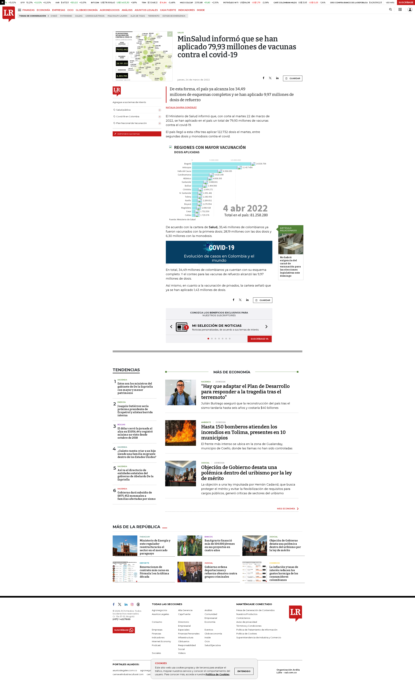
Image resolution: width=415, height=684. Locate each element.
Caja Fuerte (184, 614)
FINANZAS (29, 10)
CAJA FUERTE (168, 10)
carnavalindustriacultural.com (128, 674)
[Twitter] (270, 78)
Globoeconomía (213, 633)
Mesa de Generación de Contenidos (255, 610)
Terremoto (153, 16)
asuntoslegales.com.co (125, 670)
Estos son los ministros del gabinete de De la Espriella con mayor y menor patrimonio (135, 388)
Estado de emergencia (174, 16)
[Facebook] (263, 78)
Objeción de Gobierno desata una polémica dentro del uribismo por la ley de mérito (246, 472)
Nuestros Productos (246, 614)
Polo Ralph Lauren (117, 16)
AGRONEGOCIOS (109, 10)
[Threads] (139, 605)
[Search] (390, 9)
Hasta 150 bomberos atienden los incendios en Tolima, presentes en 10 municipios (243, 432)
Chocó (54, 16)
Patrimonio (66, 16)
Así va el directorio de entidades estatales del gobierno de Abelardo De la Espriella (136, 475)
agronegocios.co (149, 670)
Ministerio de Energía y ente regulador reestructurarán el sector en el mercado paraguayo (155, 547)
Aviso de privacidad (246, 622)
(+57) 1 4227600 (121, 619)
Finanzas (156, 633)
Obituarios (183, 641)
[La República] (8, 14)
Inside (208, 637)
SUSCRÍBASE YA (259, 338)
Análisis (208, 610)
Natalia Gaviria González (181, 107)
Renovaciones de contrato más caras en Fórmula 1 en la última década (154, 571)
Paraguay (145, 537)
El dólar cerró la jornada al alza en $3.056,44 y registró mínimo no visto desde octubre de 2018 (135, 433)
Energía (122, 402)
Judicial (273, 537)
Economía (210, 622)
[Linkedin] (277, 78)
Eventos (209, 629)
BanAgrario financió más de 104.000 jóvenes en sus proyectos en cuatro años (220, 545)
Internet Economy (161, 641)
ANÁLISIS (127, 10)
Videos (181, 653)
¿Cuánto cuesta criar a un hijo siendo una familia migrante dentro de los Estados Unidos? (137, 454)
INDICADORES (186, 10)
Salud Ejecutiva (213, 645)
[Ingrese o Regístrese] (410, 9)
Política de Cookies (217, 674)
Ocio (207, 641)
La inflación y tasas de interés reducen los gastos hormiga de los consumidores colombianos (283, 573)
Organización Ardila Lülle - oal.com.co (288, 671)
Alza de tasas (137, 16)
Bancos (209, 537)
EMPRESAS (58, 10)
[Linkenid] (127, 605)
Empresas (157, 629)
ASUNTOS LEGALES (146, 10)
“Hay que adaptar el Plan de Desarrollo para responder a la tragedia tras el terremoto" (245, 391)
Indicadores (158, 637)
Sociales (156, 653)
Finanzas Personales (188, 633)
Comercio (274, 563)
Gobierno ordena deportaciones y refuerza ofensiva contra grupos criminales (221, 571)
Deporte (144, 563)
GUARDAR (294, 78)
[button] (170, 327)
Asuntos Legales (160, 614)
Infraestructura (185, 637)
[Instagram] (133, 605)
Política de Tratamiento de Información (256, 629)
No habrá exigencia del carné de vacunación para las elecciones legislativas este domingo (290, 266)
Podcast (156, 645)
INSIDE (201, 10)
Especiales (183, 629)
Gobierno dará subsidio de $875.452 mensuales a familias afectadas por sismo (137, 495)
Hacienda (122, 380)
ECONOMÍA (43, 10)
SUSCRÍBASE (406, 2)
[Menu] (20, 10)
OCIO (70, 10)
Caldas (78, 16)
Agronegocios (159, 610)
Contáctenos (243, 618)
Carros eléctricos (95, 16)
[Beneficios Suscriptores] (400, 9)
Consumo (157, 622)
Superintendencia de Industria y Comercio (258, 637)
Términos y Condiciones (248, 625)
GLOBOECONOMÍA (87, 10)
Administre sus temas (128, 133)
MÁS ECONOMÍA (286, 508)
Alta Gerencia (185, 610)
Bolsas (121, 424)
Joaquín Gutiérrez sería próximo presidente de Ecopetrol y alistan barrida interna (135, 411)
